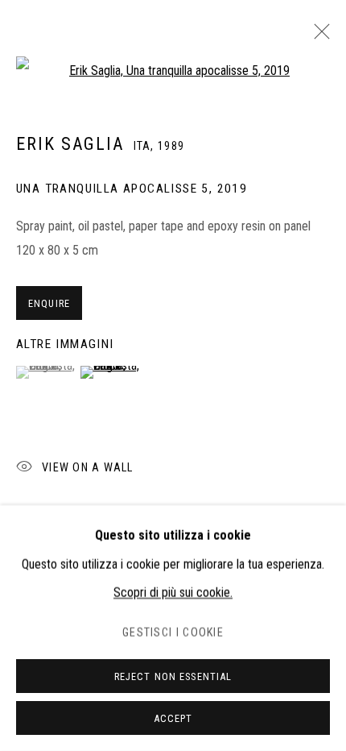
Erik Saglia (70, 144)
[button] (46, 372)
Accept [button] (173, 718)
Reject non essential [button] (173, 676)
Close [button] (318, 36)
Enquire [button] (49, 303)
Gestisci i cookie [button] (173, 633)
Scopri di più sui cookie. (173, 592)
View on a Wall (87, 468)
